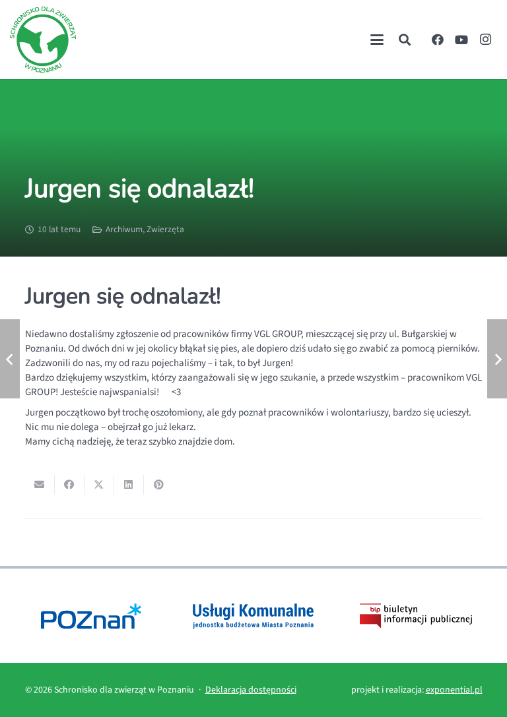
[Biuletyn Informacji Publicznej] (415, 615)
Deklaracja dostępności (250, 690)
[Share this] (69, 485)
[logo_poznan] (91, 615)
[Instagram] (485, 39)
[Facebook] (438, 39)
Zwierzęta (165, 229)
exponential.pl (454, 690)
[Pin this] (159, 485)
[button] (376, 39)
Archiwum (124, 229)
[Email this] (40, 485)
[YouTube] (461, 39)
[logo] (43, 40)
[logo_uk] (253, 615)
